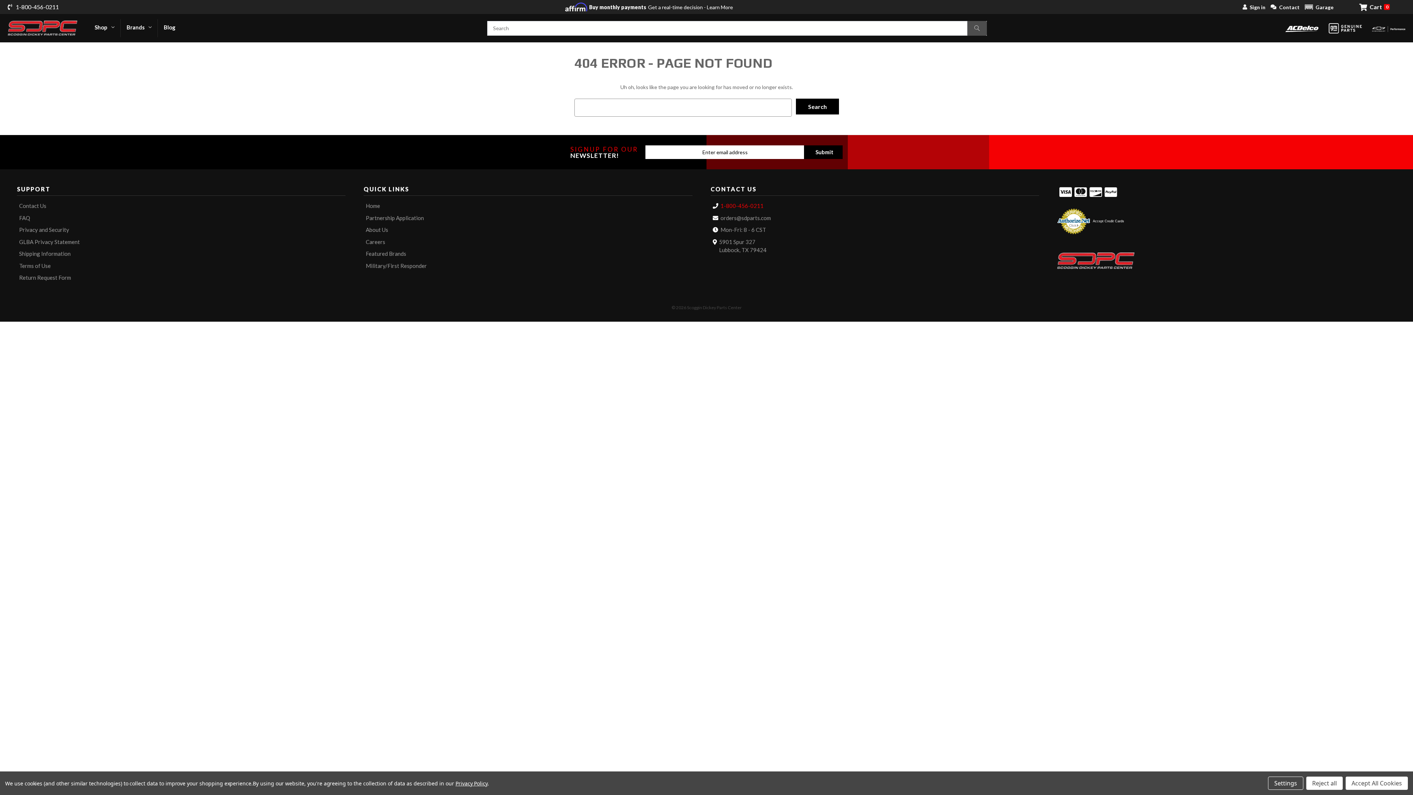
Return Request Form (45, 277)
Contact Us (32, 205)
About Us (377, 229)
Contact (1289, 7)
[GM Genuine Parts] (1345, 28)
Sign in (1257, 7)
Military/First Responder (396, 265)
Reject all (1324, 783)
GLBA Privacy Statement (49, 242)
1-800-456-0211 (742, 205)
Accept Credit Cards (1108, 221)
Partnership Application (395, 218)
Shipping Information (45, 253)
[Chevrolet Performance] (1388, 28)
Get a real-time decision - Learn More (661, 7)
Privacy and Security (44, 229)
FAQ (24, 218)
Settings (1285, 783)
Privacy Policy (472, 783)
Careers (375, 242)
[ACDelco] (1301, 28)
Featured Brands (386, 253)
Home (373, 205)
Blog (170, 27)
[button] (1319, 7)
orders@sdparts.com (745, 218)
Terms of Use (35, 265)
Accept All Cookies (1377, 783)
